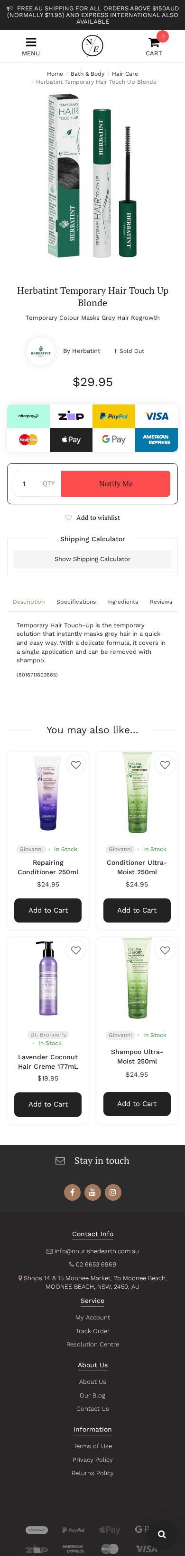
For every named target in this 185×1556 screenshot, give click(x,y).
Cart (154, 46)
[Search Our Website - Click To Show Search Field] (162, 1535)
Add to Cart (48, 910)
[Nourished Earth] (92, 46)
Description (29, 601)
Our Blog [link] (92, 1395)
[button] (92, 517)
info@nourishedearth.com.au (97, 1251)
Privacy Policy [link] (93, 1459)
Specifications (76, 601)
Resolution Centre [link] (92, 1344)
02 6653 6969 (96, 1264)
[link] (72, 1192)
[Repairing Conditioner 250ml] (48, 792)
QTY (49, 483)
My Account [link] (92, 1317)
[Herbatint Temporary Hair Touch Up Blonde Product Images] (92, 176)
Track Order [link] (93, 1331)
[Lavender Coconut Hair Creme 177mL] (48, 978)
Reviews (161, 601)
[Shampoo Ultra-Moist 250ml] (137, 978)
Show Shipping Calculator (92, 559)
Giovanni (31, 849)
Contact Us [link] (92, 1408)
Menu (31, 53)
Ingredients (122, 601)
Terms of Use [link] (93, 1446)
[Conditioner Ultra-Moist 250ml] (137, 792)
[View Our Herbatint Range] (41, 351)
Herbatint (86, 350)
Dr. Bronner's (48, 1034)
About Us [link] (92, 1381)
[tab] (29, 602)
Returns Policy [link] (93, 1473)
